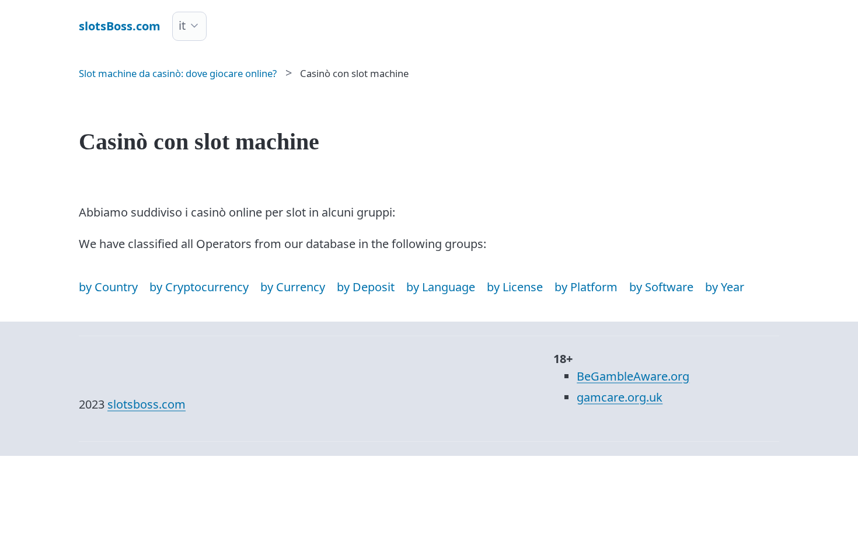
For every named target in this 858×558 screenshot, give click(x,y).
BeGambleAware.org (633, 376)
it (182, 25)
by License (515, 287)
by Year (724, 287)
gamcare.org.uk (619, 397)
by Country (108, 287)
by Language (440, 287)
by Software (661, 287)
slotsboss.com (146, 404)
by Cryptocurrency (199, 287)
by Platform (586, 287)
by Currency (292, 287)
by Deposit (366, 287)
